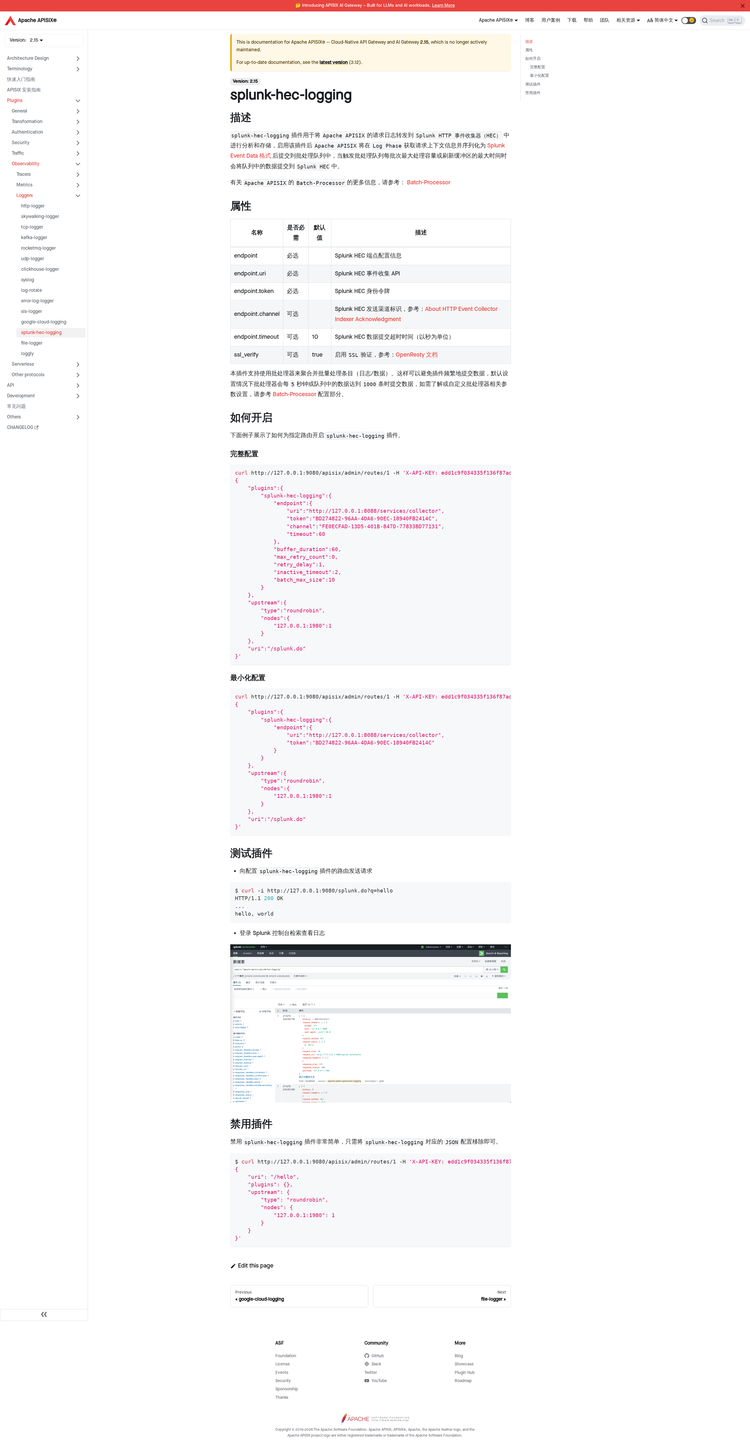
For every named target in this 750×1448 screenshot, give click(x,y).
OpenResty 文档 (417, 354)
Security (20, 143)
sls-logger (31, 311)
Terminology (19, 69)
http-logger (33, 206)
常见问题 (16, 406)
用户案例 (550, 20)
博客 (529, 20)
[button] (688, 20)
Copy (501, 471)
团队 (604, 20)
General (19, 111)
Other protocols (28, 375)
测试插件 (533, 84)
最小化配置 (539, 76)
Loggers (24, 195)
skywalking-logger (40, 216)
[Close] (742, 6)
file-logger (31, 343)
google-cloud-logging (43, 322)
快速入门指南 (21, 79)
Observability (25, 164)
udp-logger (32, 259)
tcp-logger (32, 227)
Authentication (27, 132)
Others (14, 417)
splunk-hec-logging (41, 332)
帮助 (588, 20)
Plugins (15, 100)
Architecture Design (28, 58)
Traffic (18, 153)
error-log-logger (37, 301)
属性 (529, 50)
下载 (572, 20)
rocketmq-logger (38, 248)
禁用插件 (533, 93)
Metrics (24, 185)
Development (21, 396)
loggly (27, 354)
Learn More (443, 5)
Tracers (23, 174)
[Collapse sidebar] (44, 1315)
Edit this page (255, 1265)
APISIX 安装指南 (24, 90)
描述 (529, 42)
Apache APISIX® (496, 20)
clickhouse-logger (40, 269)
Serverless (23, 364)
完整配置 (537, 67)
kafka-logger (34, 238)
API (10, 385)
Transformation (27, 122)
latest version (334, 62)
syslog (27, 280)
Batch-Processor (429, 182)
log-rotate (31, 290)
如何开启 (533, 59)
